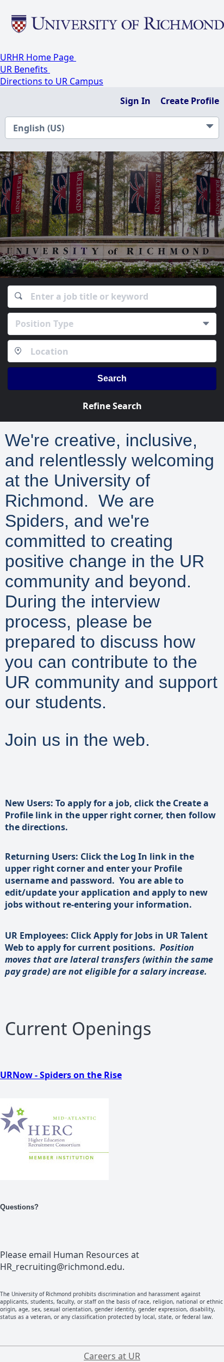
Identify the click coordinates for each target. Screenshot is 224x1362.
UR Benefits (25, 69)
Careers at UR (112, 1356)
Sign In (135, 101)
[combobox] (112, 296)
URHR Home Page (38, 57)
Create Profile (189, 101)
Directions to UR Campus (51, 81)
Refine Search (112, 406)
